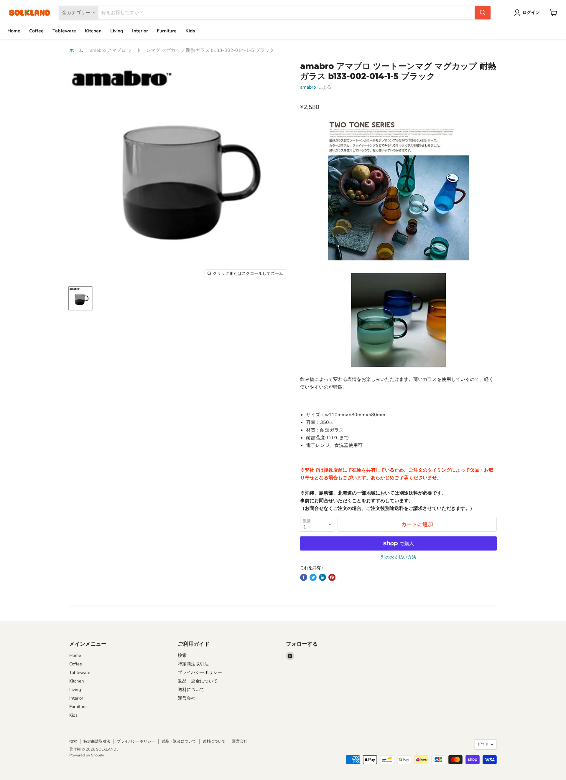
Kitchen (93, 31)
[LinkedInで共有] (322, 577)
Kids (190, 31)
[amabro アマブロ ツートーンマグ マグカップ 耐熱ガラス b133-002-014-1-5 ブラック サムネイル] (80, 298)
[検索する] (483, 12)
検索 (182, 655)
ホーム (76, 50)
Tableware (64, 31)
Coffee (36, 31)
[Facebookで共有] (303, 577)
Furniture (167, 31)
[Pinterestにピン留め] (331, 577)
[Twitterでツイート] (313, 577)
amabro (308, 87)
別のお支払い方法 (398, 557)
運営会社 (186, 698)
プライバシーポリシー (200, 672)
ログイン (531, 12)
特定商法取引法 (193, 664)
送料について (191, 690)
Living (116, 31)
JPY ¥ (483, 744)
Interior (140, 31)
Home (13, 31)
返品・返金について (198, 681)
